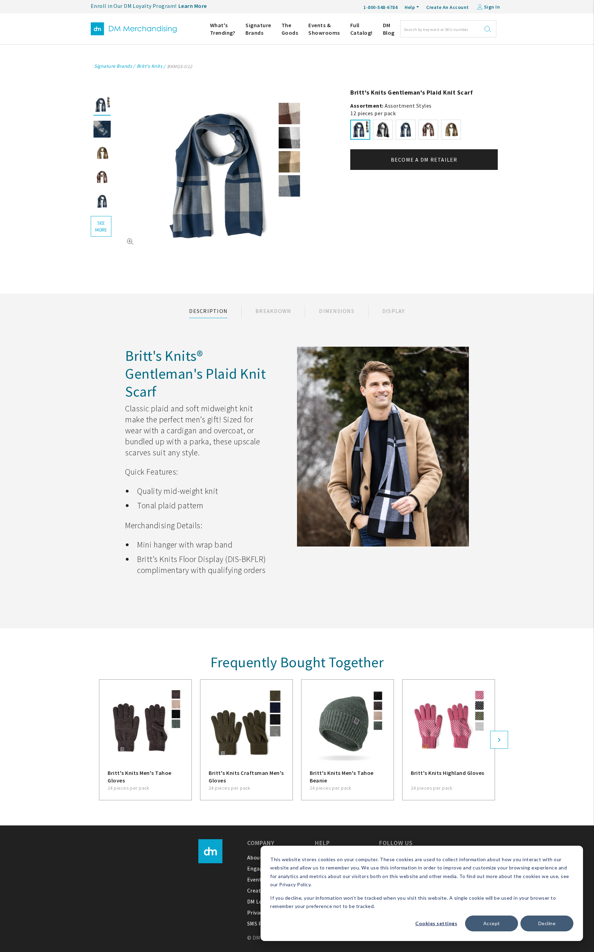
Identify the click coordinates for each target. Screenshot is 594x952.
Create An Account (447, 7)
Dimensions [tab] (336, 310)
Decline (547, 923)
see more (101, 226)
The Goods (290, 29)
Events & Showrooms (324, 29)
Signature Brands (258, 29)
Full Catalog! (361, 29)
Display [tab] (393, 310)
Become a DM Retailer (424, 159)
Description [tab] (208, 310)
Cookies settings (436, 923)
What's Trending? (222, 29)
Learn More (192, 5)
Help (410, 7)
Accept (491, 923)
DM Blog (389, 29)
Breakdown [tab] (273, 310)
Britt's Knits (150, 66)
